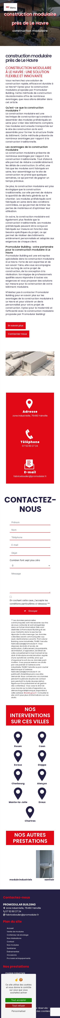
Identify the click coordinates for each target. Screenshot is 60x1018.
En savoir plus (15, 325)
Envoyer (33, 610)
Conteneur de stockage (17, 935)
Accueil (10, 928)
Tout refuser (18, 1005)
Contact (10, 941)
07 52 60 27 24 (30, 446)
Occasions (12, 955)
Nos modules (13, 945)
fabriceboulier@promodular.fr (30, 476)
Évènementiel (13, 951)
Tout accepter (18, 1000)
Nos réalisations (14, 938)
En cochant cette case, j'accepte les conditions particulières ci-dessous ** (30, 602)
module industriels (15, 973)
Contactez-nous (17, 334)
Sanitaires (11, 948)
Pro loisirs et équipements (18, 958)
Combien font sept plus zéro (25, 560)
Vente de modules (15, 931)
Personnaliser (19, 1011)
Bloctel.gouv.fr (30, 693)
